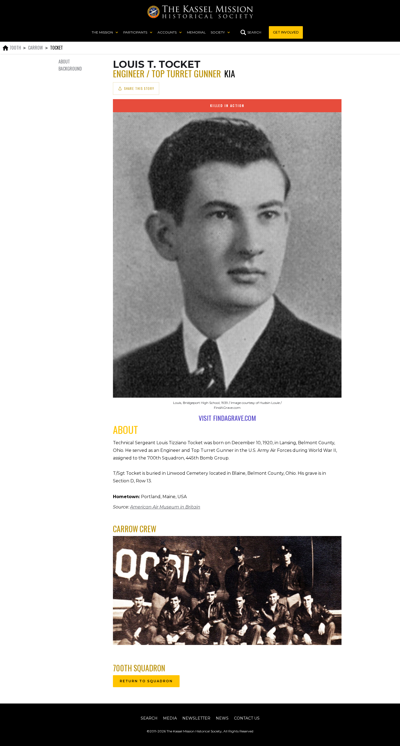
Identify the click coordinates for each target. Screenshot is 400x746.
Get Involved (286, 32)
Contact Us (247, 718)
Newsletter (196, 718)
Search (149, 718)
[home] (200, 11)
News (222, 718)
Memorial (196, 32)
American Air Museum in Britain (165, 507)
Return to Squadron (146, 681)
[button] (105, 32)
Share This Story (139, 88)
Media (170, 718)
